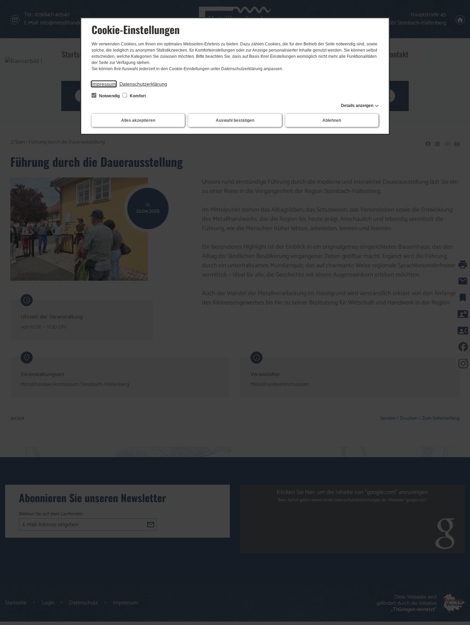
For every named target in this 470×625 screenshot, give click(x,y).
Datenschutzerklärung (143, 84)
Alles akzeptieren (138, 120)
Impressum (104, 84)
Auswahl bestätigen (235, 120)
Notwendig (109, 96)
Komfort (137, 96)
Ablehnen (331, 120)
